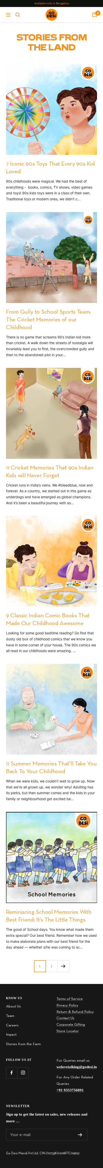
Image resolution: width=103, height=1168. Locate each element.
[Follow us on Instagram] (22, 1072)
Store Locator (67, 1031)
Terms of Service (69, 999)
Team (10, 1016)
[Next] (63, 966)
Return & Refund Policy (75, 1012)
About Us (13, 1006)
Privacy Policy (67, 1005)
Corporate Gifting (70, 1024)
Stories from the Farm (23, 1044)
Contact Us (65, 1018)
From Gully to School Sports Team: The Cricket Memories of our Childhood (48, 319)
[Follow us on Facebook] (11, 1072)
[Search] (18, 14)
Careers (12, 1025)
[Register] (80, 1135)
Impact (11, 1034)
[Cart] (94, 14)
